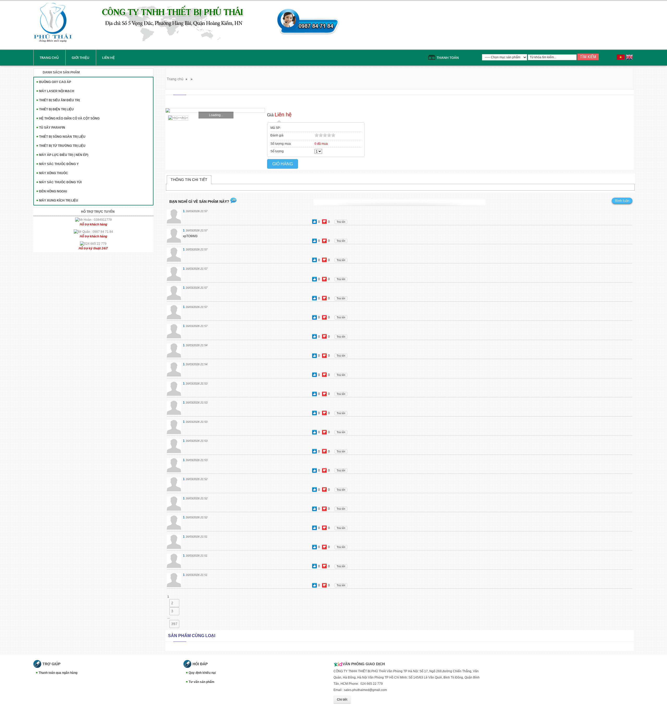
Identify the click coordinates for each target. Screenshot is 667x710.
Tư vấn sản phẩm (201, 682)
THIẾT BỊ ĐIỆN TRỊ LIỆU (56, 109)
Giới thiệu (80, 57)
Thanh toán (448, 57)
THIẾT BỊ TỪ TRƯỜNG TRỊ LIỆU (62, 146)
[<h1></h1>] (176, 118)
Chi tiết (342, 699)
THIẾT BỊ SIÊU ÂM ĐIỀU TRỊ (59, 100)
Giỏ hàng (282, 164)
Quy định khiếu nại (202, 673)
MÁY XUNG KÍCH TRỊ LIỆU (58, 200)
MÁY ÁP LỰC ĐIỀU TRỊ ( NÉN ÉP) (63, 155)
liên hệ (108, 57)
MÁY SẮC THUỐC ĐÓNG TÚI (60, 182)
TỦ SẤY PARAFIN (52, 127)
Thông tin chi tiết (189, 180)
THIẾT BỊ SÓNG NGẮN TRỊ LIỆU (62, 137)
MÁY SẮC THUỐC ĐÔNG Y (59, 164)
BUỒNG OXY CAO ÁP (55, 82)
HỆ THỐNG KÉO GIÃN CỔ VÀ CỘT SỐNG (69, 118)
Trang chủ (49, 57)
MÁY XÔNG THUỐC (53, 173)
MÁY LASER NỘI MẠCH (56, 91)
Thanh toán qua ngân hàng (58, 673)
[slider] (324, 135)
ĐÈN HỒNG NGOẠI (53, 191)
